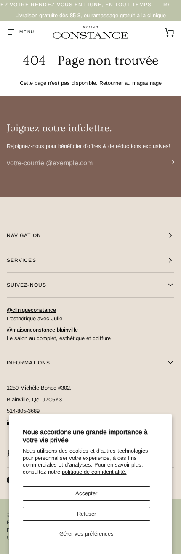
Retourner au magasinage (130, 83)
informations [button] (28, 363)
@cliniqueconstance (31, 310)
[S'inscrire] (167, 162)
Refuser (86, 514)
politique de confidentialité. (94, 472)
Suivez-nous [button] (26, 285)
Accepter (86, 493)
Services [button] (21, 260)
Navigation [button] (24, 235)
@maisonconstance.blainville (42, 330)
